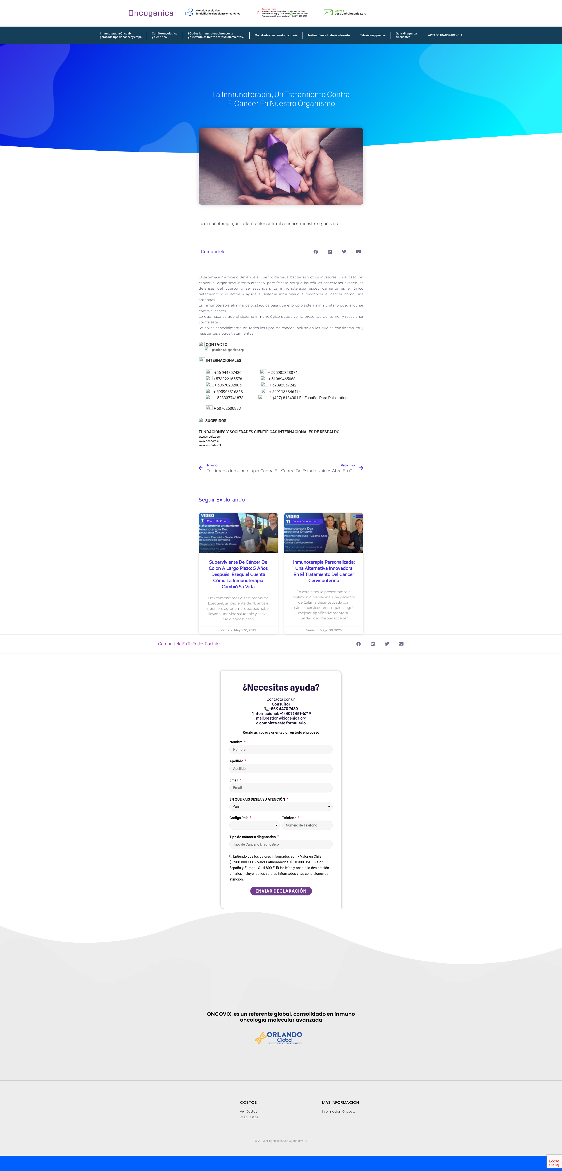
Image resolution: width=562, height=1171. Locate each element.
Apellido (236, 761)
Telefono (289, 818)
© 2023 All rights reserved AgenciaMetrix (281, 1141)
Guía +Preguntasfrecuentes (407, 35)
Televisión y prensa (372, 35)
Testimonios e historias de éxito (329, 35)
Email (234, 780)
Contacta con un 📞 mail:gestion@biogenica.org (281, 711)
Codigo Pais (239, 818)
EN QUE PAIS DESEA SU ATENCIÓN (257, 799)
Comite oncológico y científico (165, 35)
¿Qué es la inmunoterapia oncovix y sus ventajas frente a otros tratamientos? (216, 35)
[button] (316, 252)
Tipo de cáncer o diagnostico (252, 837)
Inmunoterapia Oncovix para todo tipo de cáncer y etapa (121, 35)
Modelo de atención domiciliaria (276, 35)
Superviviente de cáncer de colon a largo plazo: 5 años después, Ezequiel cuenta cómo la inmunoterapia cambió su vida (238, 575)
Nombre (236, 742)
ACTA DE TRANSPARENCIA (445, 35)
